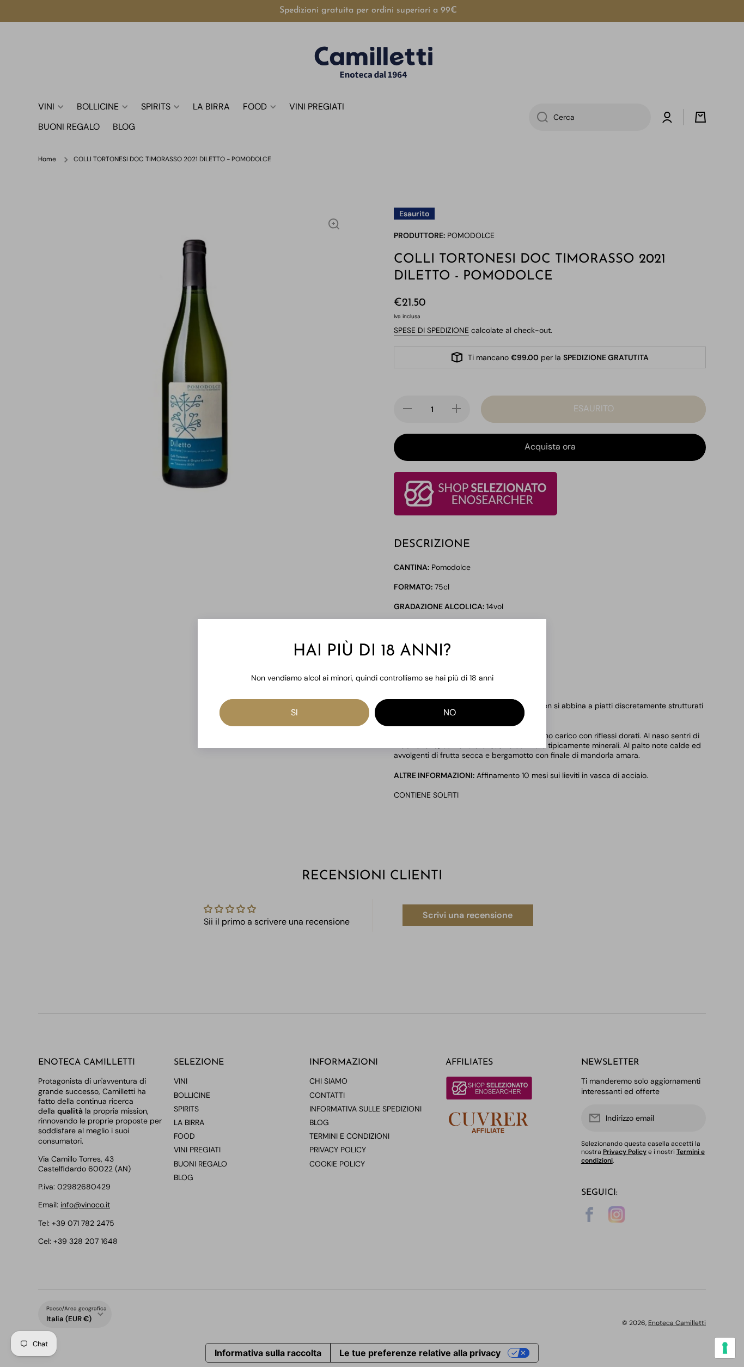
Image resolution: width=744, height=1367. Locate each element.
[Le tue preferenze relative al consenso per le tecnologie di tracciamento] (725, 1348)
